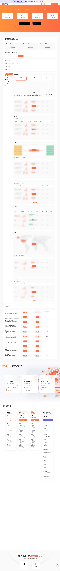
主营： (5, 52)
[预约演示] (57, 567)
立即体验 (41, 1)
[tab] (9, 74)
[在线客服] (57, 564)
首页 (3, 33)
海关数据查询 (6, 33)
